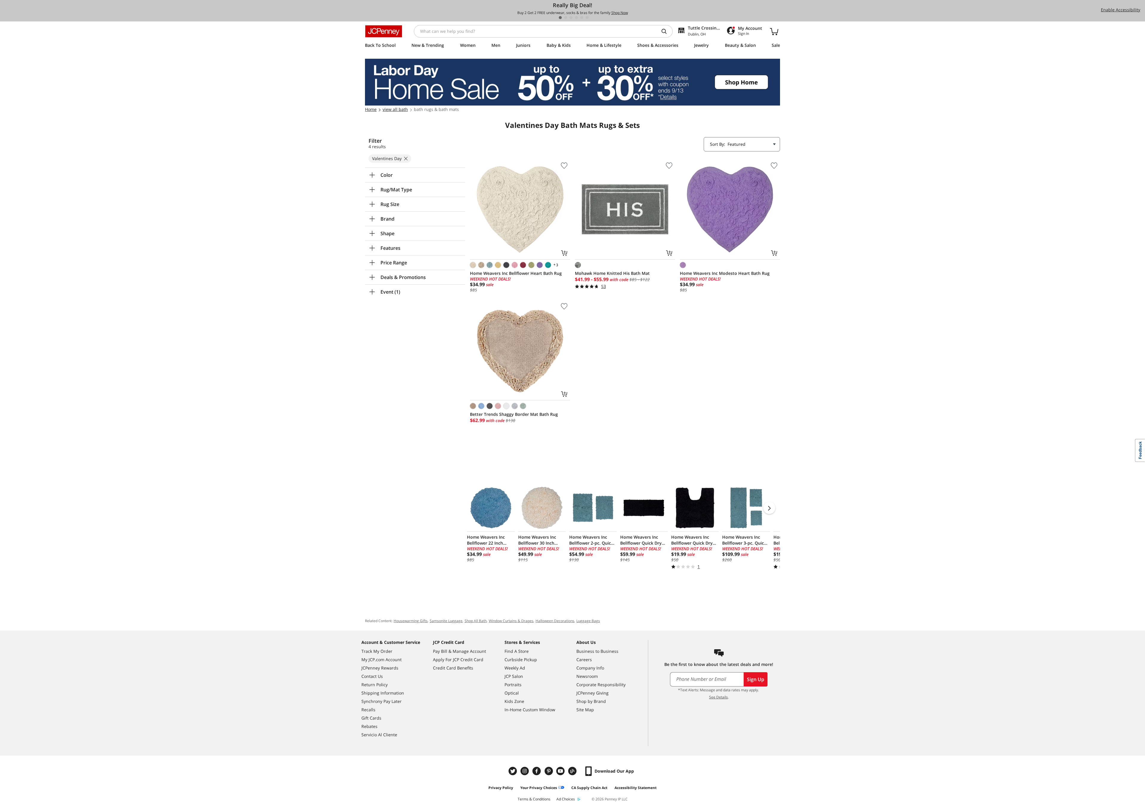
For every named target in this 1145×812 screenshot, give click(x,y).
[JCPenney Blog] (573, 771)
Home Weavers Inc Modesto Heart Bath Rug (725, 273)
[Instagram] (525, 771)
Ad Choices (565, 799)
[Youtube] (561, 771)
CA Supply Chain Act (589, 787)
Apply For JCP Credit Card (458, 659)
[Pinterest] (549, 771)
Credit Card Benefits (453, 668)
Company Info (590, 668)
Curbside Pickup (521, 659)
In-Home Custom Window (530, 709)
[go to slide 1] (560, 17)
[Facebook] (537, 771)
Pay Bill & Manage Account (459, 651)
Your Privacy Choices (538, 787)
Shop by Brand (591, 701)
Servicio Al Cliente (379, 734)
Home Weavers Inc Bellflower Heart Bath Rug (516, 273)
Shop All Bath (476, 620)
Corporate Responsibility (601, 684)
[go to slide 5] (581, 17)
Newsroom (587, 676)
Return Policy (374, 684)
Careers (584, 659)
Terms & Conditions (534, 799)
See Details (718, 697)
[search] (666, 31)
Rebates (369, 726)
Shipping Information (382, 693)
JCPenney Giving (592, 693)
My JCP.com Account (381, 659)
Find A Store (517, 651)
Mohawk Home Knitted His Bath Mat (612, 273)
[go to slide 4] (576, 17)
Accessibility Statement (636, 787)
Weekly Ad (515, 668)
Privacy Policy (500, 787)
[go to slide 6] (587, 17)
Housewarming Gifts (411, 620)
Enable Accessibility (1120, 10)
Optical (512, 693)
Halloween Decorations (555, 620)
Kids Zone (514, 701)
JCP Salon (514, 676)
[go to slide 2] (565, 17)
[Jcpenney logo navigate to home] (383, 31)
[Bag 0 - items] (774, 31)
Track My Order (376, 651)
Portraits (513, 684)
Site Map (585, 709)
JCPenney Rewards (379, 668)
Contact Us (372, 676)
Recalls (368, 709)
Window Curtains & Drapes (511, 620)
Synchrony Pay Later (381, 701)
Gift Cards (371, 718)
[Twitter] (513, 771)
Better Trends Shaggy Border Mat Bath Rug (514, 414)
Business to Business (597, 651)
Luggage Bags (588, 620)
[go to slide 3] (571, 17)
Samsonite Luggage (446, 620)
